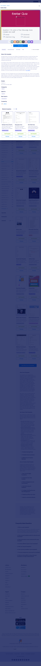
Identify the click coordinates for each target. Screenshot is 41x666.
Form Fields (18, 49)
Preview (7, 136)
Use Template (20, 45)
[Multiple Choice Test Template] (7, 117)
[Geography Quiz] (20, 117)
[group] (7, 125)
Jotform (5, 103)
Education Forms (5, 130)
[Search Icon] (39, 6)
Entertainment (4, 98)
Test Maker (28, 70)
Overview (4, 49)
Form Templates (3, 5)
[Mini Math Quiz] (34, 117)
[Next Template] (29, 45)
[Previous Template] (11, 45)
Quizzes (8, 5)
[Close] (39, 1)
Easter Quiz (3, 7)
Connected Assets (11, 49)
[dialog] (20, 333)
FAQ (23, 49)
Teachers (3, 93)
